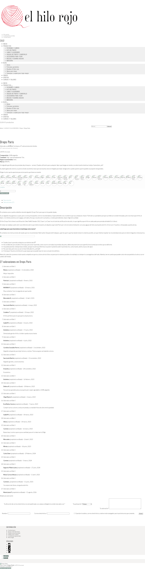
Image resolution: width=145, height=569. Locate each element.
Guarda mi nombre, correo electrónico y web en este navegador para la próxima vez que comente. (105, 513)
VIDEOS (5, 75)
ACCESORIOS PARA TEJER (14, 56)
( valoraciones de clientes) (9, 148)
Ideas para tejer (12, 71)
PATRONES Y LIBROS (13, 48)
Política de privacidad (14, 533)
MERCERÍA (10, 61)
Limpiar (2, 187)
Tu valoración (104, 508)
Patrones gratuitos (13, 67)
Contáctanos (7, 37)
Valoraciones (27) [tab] (8, 202)
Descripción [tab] (7, 200)
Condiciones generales (14, 536)
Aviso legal (11, 537)
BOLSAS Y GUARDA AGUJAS (15, 58)
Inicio (8, 65)
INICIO (5, 44)
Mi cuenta (6, 34)
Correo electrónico (40, 513)
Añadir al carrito (4, 193)
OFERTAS (6, 77)
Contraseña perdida (9, 36)
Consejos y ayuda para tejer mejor (18, 73)
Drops (21, 128)
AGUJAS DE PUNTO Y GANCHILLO (17, 54)
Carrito (5, 558)
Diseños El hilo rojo (13, 69)
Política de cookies (13, 534)
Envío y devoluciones (14, 531)
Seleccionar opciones (5, 568)
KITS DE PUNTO (11, 50)
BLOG (5, 63)
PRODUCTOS (7, 46)
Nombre (5, 513)
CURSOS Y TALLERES (9, 80)
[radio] (2, 177)
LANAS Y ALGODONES (13, 52)
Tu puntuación (77, 504)
